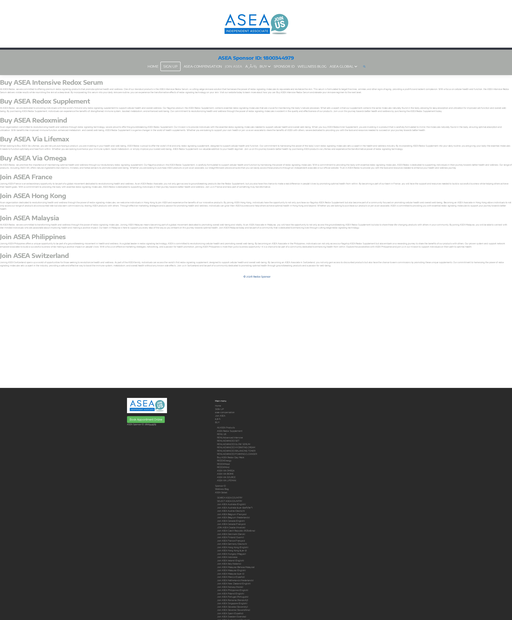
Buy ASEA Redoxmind (33, 120)
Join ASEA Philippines (33, 237)
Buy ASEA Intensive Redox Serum (51, 82)
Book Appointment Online (146, 419)
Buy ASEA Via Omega (33, 158)
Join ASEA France (26, 177)
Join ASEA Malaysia (29, 218)
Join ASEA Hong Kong (33, 195)
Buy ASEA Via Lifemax (34, 139)
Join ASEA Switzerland (34, 255)
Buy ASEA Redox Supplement (45, 101)
